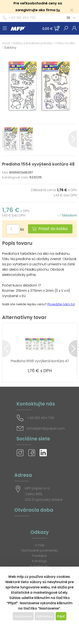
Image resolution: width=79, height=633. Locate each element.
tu (58, 10)
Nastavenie (23, 616)
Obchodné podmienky (39, 550)
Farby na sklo (65, 43)
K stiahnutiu (39, 566)
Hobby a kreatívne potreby (33, 43)
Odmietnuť (44, 616)
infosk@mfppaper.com (46, 428)
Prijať (61, 616)
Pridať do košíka (53, 228)
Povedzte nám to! (61, 304)
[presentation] (6, 139)
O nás (39, 545)
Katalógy (39, 561)
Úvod (6, 43)
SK (68, 17)
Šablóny (10, 47)
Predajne (39, 555)
